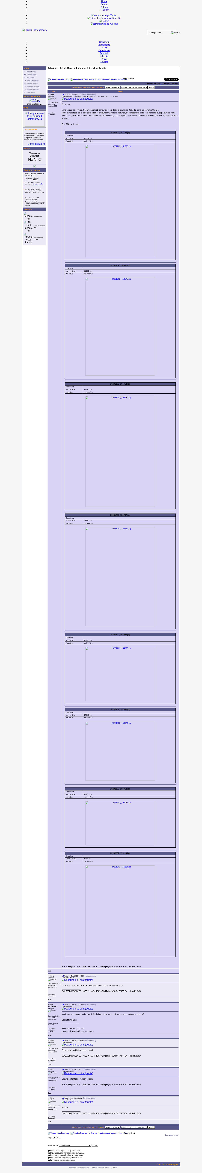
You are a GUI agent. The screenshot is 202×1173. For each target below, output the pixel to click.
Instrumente (104, 44)
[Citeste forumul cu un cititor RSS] (104, 18)
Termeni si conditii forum (100, 1167)
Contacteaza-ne (36, 144)
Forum (104, 4)
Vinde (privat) (129, 1133)
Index (26, 68)
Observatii (104, 42)
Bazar (104, 59)
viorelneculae (38, 184)
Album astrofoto (32, 96)
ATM (104, 47)
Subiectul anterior (153, 84)
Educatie (104, 56)
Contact (114, 1167)
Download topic (171, 1135)
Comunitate (104, 50)
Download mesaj (89, 95)
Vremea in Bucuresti (34, 157)
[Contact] (104, 21)
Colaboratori (30, 129)
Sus (49, 971)
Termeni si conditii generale (79, 1167)
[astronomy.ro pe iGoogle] (104, 23)
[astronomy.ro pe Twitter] (104, 15)
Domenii (104, 53)
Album (104, 7)
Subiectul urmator (170, 84)
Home (104, 1)
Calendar (104, 10)
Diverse (104, 61)
